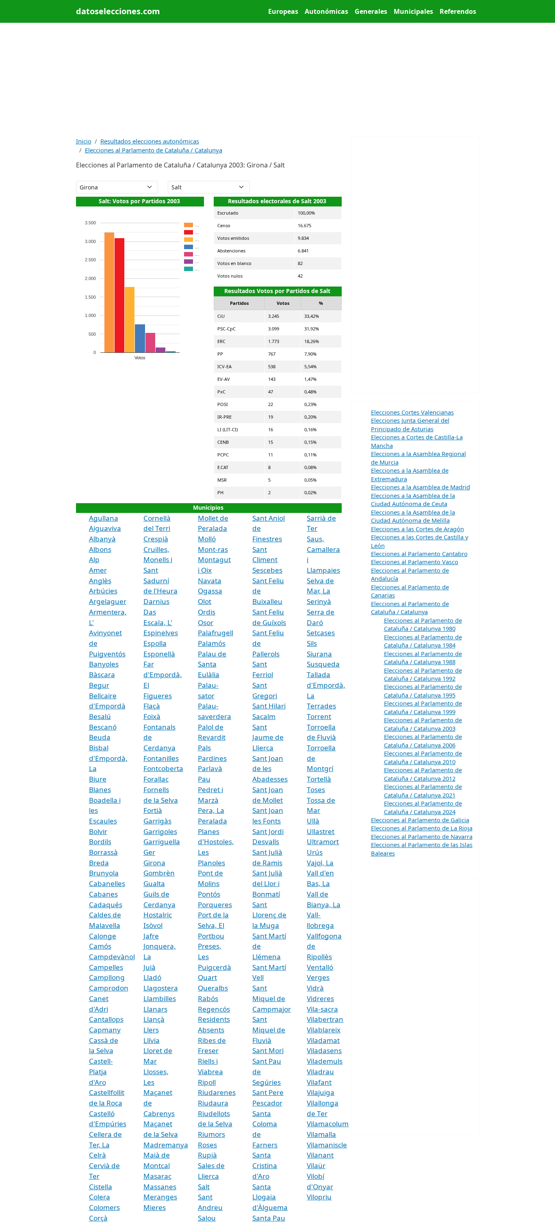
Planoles (211, 862)
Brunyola (104, 873)
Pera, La (211, 810)
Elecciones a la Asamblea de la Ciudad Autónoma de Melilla (413, 516)
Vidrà (315, 988)
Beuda (100, 737)
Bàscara (102, 674)
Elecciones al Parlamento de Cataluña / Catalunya (153, 150)
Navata (209, 580)
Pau (204, 779)
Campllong (107, 977)
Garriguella (161, 841)
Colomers (104, 1207)
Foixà (151, 716)
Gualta (154, 883)
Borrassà (103, 852)
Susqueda (323, 664)
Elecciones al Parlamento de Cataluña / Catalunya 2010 (423, 757)
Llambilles (159, 998)
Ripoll (207, 1082)
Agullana (103, 518)
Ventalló (320, 967)
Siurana (319, 653)
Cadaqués (105, 904)
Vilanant (320, 1155)
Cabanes (103, 894)
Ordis (206, 612)
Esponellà (159, 653)
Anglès (100, 580)
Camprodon (108, 988)
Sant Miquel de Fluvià (268, 1029)
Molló (207, 538)
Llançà (154, 1019)
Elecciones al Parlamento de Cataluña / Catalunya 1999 (423, 707)
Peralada (212, 820)
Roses (207, 1144)
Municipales (413, 11)
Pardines (212, 758)
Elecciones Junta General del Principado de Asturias (410, 424)
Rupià (207, 1155)
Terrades (321, 705)
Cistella (100, 1186)
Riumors (211, 1134)
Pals (204, 747)
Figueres (157, 695)
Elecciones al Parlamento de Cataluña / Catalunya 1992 (423, 674)
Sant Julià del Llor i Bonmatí (267, 883)
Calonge (102, 936)
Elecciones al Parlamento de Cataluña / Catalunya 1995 (423, 690)
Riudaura (213, 1103)
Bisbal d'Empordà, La (108, 758)
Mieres (154, 1207)
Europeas (283, 11)
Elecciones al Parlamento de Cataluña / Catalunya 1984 (423, 641)
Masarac (157, 1176)
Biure (97, 779)
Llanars (155, 1009)
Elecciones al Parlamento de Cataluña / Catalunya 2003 (423, 724)
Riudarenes (217, 1092)
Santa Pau (268, 1218)
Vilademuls (325, 1061)
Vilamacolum (328, 1123)
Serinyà (319, 601)
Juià (149, 967)
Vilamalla (321, 1134)
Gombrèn (159, 873)
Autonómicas (326, 11)
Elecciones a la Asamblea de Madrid (420, 487)
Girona (154, 862)
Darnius (156, 601)
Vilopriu (319, 1196)
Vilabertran (325, 1019)
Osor (205, 622)
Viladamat (323, 1040)
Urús (315, 852)
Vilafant (319, 1082)
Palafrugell (215, 632)
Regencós (214, 1009)
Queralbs (213, 988)
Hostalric (157, 914)
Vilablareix (323, 1029)
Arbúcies (103, 590)
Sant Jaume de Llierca (268, 737)
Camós (100, 946)
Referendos (458, 11)
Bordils (100, 841)
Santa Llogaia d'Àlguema (270, 1197)
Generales (371, 11)
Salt (204, 1186)
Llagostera (160, 988)
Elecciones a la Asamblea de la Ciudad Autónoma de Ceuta (413, 499)
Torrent (319, 716)
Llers (151, 1029)
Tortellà (319, 779)
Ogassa (210, 590)
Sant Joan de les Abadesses (270, 769)
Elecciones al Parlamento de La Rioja (422, 828)
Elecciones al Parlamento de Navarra (422, 836)
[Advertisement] (277, 80)
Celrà (97, 1155)
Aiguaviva (105, 528)
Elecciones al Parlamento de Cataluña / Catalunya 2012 (423, 774)
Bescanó (103, 727)
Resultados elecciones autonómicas (149, 141)
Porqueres (215, 904)
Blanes (100, 789)
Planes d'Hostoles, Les (216, 842)
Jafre (151, 936)
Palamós (211, 643)
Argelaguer (107, 601)
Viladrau (320, 1071)
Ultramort (323, 841)
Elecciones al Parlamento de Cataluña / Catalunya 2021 (423, 790)
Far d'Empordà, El (162, 674)
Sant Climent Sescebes (267, 560)
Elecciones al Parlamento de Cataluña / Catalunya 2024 (423, 807)
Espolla (155, 643)
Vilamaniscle (327, 1144)
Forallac (156, 779)
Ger (149, 852)
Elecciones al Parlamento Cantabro (419, 554)
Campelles (106, 967)
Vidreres (320, 998)
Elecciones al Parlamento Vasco (414, 562)
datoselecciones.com (118, 11)
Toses (316, 789)
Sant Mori (268, 1050)
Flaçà (151, 705)
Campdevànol (112, 956)
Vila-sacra (322, 1009)
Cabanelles (107, 883)
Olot (204, 601)
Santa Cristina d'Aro (264, 1165)
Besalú (100, 716)
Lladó (152, 977)
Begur (99, 685)
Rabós (208, 998)
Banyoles (104, 664)
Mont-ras (213, 549)
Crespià (155, 538)
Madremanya (165, 1144)
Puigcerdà (214, 967)
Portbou (211, 936)
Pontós (209, 894)
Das (149, 612)
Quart (207, 977)
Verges (318, 977)
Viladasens (324, 1050)
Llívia (151, 1040)
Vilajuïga (320, 1092)
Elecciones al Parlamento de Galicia (420, 820)
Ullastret (320, 831)
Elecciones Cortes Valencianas (412, 412)
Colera (99, 1196)
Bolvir (98, 831)
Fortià (152, 810)
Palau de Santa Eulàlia (212, 664)
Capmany (105, 1029)
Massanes (159, 1186)
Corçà (98, 1218)
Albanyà (102, 538)
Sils (312, 643)
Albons (100, 549)
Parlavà (210, 768)
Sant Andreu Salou (210, 1207)
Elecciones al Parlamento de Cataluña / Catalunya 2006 (423, 740)
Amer (98, 570)
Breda (99, 862)
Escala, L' (157, 622)
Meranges (160, 1196)
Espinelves (160, 632)
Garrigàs (157, 820)
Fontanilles (161, 758)
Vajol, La (320, 862)
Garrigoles (160, 831)
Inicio (83, 141)
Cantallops (106, 1019)
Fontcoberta (163, 768)
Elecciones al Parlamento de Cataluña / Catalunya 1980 (423, 624)
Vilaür (316, 1165)
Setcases (321, 632)
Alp (94, 559)
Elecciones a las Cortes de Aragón (417, 529)
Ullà (313, 820)
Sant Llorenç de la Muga (269, 915)
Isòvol (153, 925)
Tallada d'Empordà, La (326, 685)
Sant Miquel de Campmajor (271, 998)
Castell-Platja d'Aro (101, 1071)
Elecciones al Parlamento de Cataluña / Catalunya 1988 (423, 658)
